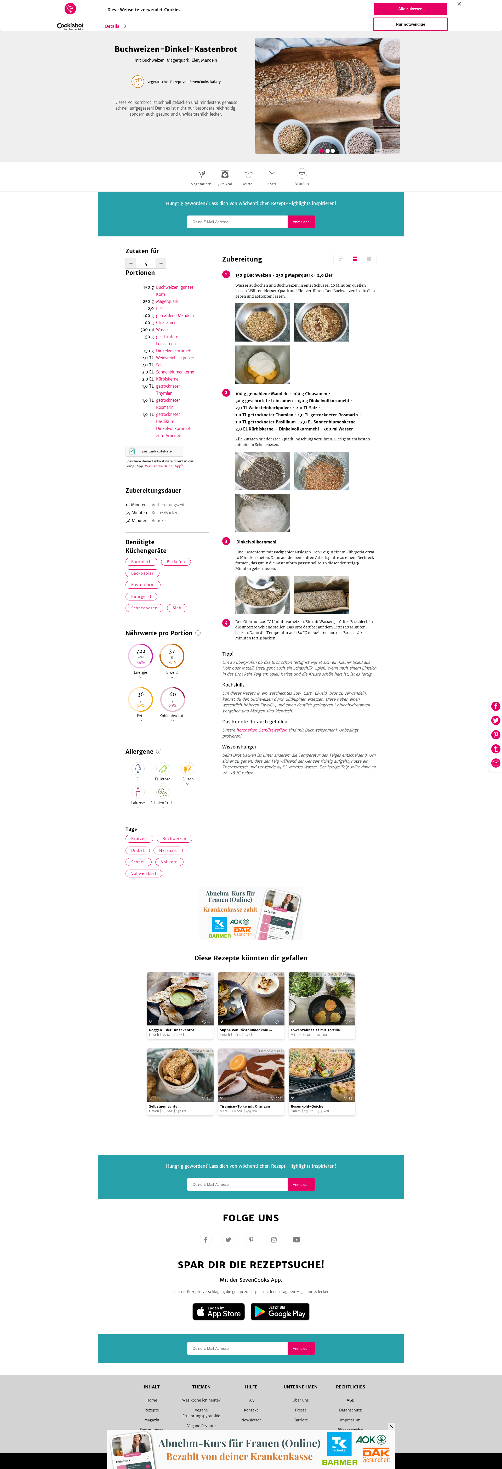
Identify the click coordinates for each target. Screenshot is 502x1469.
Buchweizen (174, 838)
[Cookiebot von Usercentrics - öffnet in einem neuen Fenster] (70, 27)
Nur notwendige (410, 24)
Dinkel (137, 850)
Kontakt (251, 1410)
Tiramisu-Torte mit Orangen (245, 1106)
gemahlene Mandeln (175, 315)
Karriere (301, 1420)
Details (112, 26)
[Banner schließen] (459, 4)
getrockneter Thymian (168, 390)
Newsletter (251, 1420)
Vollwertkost (144, 873)
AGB (350, 1400)
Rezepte (152, 1410)
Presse (301, 1410)
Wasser (162, 329)
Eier (159, 308)
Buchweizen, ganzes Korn (174, 291)
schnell (138, 862)
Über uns (301, 1400)
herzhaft (168, 850)
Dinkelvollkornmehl (174, 350)
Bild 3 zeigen (333, 151)
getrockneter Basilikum (168, 418)
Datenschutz (350, 1410)
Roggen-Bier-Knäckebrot (171, 1030)
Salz (159, 364)
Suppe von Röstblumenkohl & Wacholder (246, 1030)
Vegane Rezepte (201, 1425)
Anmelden (301, 222)
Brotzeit (139, 838)
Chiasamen (166, 322)
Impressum (350, 1420)
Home (151, 1400)
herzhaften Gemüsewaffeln (261, 730)
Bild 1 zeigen (322, 151)
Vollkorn (169, 862)
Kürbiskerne (167, 379)
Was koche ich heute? (201, 1400)
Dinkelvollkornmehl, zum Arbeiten (174, 432)
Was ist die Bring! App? (164, 466)
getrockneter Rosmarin (168, 404)
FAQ (251, 1400)
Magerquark (167, 301)
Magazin (151, 1420)
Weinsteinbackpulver (175, 357)
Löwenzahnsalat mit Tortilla (315, 1030)
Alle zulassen (410, 9)
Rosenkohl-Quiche (307, 1106)
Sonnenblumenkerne (175, 372)
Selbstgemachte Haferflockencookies (167, 1106)
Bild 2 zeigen (328, 151)
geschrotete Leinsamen (167, 340)
